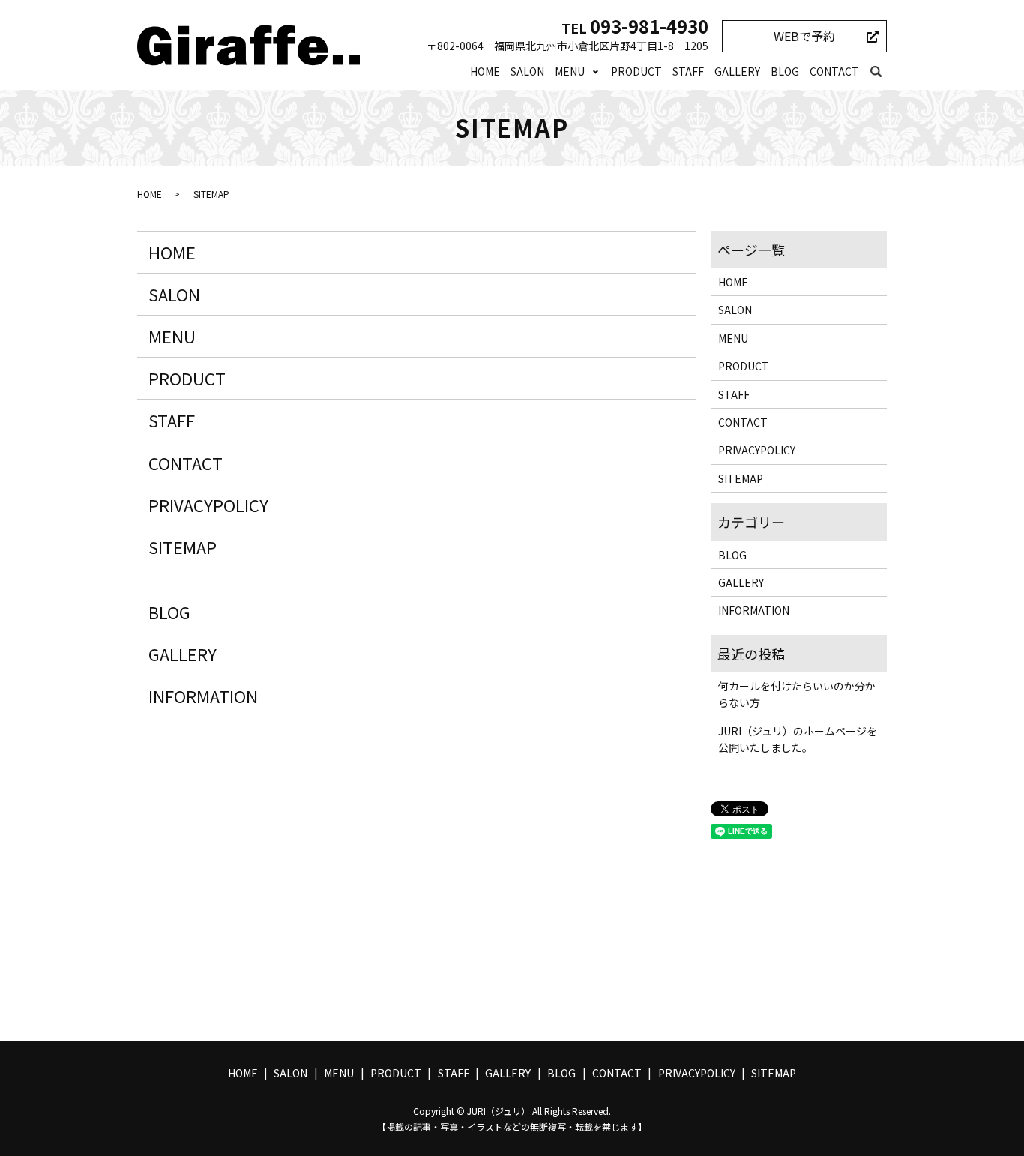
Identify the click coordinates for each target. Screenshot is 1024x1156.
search (875, 72)
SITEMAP (182, 547)
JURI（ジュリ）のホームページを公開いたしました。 (797, 739)
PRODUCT (636, 71)
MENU (570, 71)
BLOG (785, 71)
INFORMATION (203, 696)
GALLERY (737, 71)
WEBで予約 (804, 36)
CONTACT (834, 71)
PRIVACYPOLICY (208, 505)
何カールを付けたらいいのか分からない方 (797, 694)
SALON (527, 71)
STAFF (688, 71)
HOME (485, 71)
